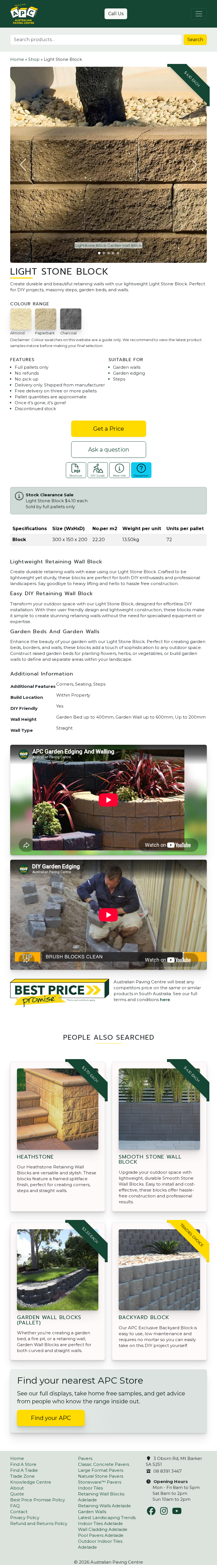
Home (17, 59)
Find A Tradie (24, 1470)
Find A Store (23, 1464)
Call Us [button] (115, 13)
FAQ (15, 1505)
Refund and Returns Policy (38, 1523)
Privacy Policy (24, 1517)
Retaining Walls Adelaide (104, 1505)
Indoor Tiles (90, 1488)
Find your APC (51, 1418)
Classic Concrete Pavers (103, 1464)
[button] (23, 164)
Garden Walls (92, 1511)
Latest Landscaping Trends (107, 1517)
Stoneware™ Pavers (99, 1482)
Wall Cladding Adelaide (102, 1529)
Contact (18, 1511)
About (17, 1488)
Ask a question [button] (108, 449)
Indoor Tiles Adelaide (100, 1523)
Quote (17, 1494)
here (165, 999)
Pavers (85, 1458)
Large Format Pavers (100, 1470)
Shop (34, 59)
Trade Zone (22, 1476)
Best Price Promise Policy (37, 1499)
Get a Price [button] (108, 428)
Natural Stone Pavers (100, 1476)
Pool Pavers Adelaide (100, 1535)
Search (195, 39)
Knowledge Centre (30, 1482)
